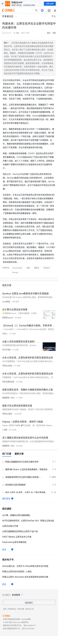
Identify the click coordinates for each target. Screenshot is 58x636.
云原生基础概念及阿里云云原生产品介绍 (20, 531)
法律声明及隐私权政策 (11, 619)
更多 (4, 549)
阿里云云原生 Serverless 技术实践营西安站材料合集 (25, 576)
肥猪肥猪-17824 (8, 397)
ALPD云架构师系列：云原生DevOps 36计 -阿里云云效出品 (28, 520)
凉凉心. (5, 333)
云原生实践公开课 (10, 525)
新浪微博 (16, 594)
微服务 (36, 268)
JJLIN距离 (6, 301)
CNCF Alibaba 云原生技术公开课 (16, 536)
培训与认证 (29, 609)
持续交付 (46, 268)
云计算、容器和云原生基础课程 (16, 515)
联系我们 (29, 602)
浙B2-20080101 (30, 625)
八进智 (4, 429)
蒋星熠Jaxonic (7, 317)
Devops (15, 272)
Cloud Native (17, 268)
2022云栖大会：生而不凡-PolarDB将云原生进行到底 (25, 566)
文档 (4, 609)
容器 (28, 268)
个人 (53, 16)
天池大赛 (20, 609)
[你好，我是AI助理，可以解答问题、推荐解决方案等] (42, 10)
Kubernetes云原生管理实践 (14, 542)
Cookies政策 (26, 619)
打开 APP (49, 3)
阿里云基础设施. (8, 381)
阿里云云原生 (7, 365)
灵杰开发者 (6, 349)
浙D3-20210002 (28, 628)
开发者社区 (11, 609)
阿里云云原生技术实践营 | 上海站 (17, 571)
